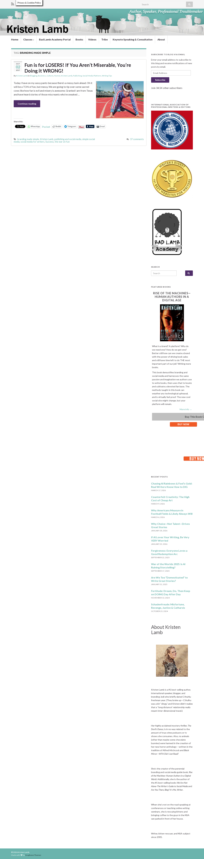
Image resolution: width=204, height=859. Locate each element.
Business (42, 75)
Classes (28, 39)
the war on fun (62, 141)
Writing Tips (107, 75)
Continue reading (27, 103)
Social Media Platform (92, 75)
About (161, 39)
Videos (92, 39)
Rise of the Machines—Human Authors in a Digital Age (172, 296)
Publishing (77, 75)
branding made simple (28, 139)
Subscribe (160, 79)
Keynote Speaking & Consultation (133, 39)
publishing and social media (67, 139)
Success (49, 141)
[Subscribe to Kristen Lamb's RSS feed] (12, 3)
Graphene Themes (33, 855)
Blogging (33, 75)
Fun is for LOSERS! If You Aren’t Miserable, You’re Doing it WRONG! (78, 68)
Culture (50, 75)
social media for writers (32, 141)
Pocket (46, 126)
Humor (57, 75)
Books (79, 39)
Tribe (104, 39)
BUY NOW (183, 424)
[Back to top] (197, 852)
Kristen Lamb (22, 75)
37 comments (137, 139)
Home (14, 39)
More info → (186, 409)
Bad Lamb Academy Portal (55, 39)
